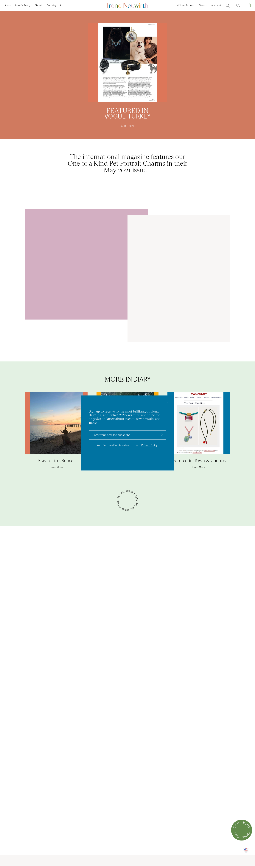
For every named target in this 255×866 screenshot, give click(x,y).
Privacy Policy (149, 445)
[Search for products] (228, 6)
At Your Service (185, 5)
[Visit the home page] (127, 5)
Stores (203, 5)
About (38, 5)
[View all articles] (127, 501)
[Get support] (241, 830)
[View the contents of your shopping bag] (249, 5)
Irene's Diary (22, 5)
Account (216, 5)
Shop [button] (7, 5)
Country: (54, 5)
